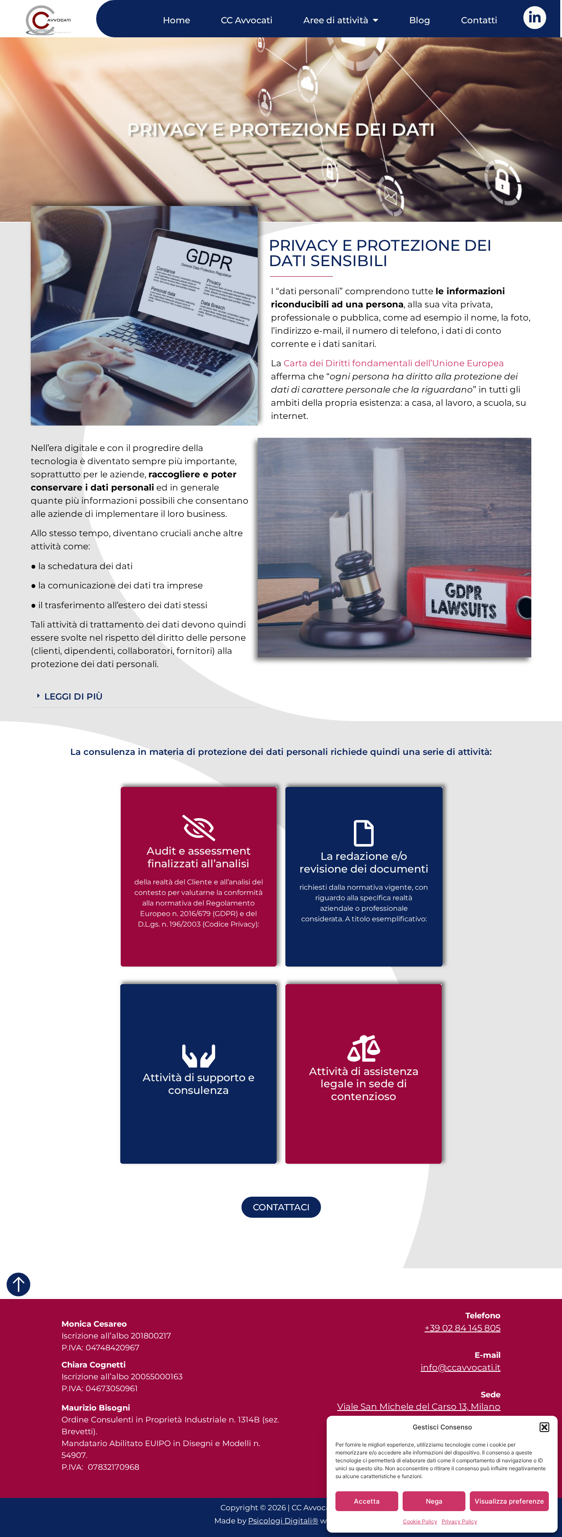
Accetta (367, 1501)
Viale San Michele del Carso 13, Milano (419, 1406)
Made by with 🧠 (281, 1520)
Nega (434, 1501)
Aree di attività (335, 20)
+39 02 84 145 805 (463, 1328)
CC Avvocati (247, 20)
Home (176, 20)
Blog (419, 20)
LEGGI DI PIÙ (73, 696)
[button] (544, 1427)
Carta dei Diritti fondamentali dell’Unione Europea (394, 363)
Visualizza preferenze (509, 1501)
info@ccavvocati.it (461, 1367)
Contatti (479, 20)
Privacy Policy (459, 1521)
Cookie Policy (420, 1521)
